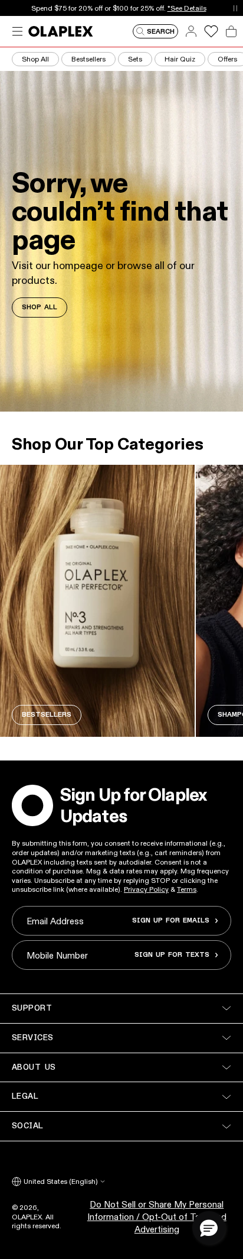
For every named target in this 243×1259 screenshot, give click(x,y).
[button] (208, 1227)
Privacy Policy (146, 889)
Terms (186, 889)
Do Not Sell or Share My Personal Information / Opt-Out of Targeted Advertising (156, 1217)
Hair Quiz (180, 58)
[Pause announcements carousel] (235, 8)
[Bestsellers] (97, 601)
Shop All (35, 58)
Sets (135, 58)
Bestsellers (88, 58)
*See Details (187, 8)
